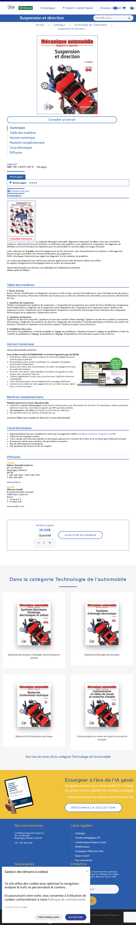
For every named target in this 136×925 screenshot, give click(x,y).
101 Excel (25, 8)
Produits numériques (78, 8)
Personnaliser (48, 917)
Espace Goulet (111, 8)
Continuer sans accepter (16, 907)
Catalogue (47, 8)
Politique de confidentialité (66, 899)
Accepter (76, 917)
